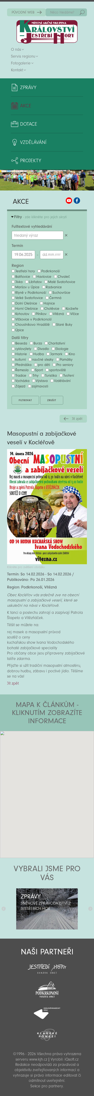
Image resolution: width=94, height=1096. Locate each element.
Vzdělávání (33, 142)
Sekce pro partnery (46, 1086)
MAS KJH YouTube (69, 200)
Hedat (82, 12)
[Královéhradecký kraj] (47, 1010)
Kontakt (17, 70)
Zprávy (28, 87)
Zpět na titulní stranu (47, 32)
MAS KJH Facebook (77, 200)
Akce (25, 106)
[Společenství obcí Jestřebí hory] (47, 965)
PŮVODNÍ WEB (23, 12)
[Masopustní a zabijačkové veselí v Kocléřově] (47, 563)
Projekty (30, 161)
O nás (16, 49)
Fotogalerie (21, 63)
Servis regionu (23, 56)
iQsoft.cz (71, 1059)
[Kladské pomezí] (47, 1033)
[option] (47, 908)
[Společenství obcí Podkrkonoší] (47, 988)
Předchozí (3, 909)
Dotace (28, 124)
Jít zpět (77, 419)
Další (90, 909)
